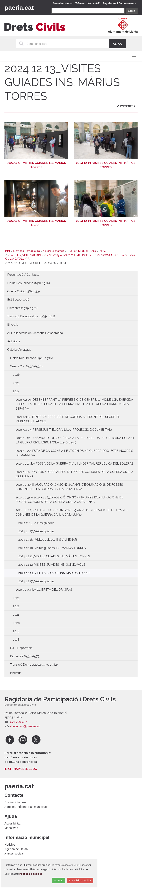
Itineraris (12, 324)
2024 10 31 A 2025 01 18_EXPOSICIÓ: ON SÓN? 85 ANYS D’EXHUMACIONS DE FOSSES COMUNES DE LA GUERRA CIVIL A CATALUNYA (69, 500)
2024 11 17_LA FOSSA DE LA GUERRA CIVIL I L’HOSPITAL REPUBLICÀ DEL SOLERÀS (74, 463)
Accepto (58, 880)
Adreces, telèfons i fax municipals (26, 806)
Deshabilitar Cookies (80, 880)
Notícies (9, 844)
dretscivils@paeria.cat (25, 726)
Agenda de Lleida (16, 849)
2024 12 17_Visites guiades (36, 581)
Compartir (127, 106)
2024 (102, 250)
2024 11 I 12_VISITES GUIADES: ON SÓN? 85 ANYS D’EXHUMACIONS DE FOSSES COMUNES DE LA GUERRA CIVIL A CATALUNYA (72, 512)
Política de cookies (30, 873)
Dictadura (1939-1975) (22, 308)
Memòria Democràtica (26, 250)
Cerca (131, 10)
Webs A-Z (94, 3)
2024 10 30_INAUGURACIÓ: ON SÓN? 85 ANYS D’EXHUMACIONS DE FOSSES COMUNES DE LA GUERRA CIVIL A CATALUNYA (69, 487)
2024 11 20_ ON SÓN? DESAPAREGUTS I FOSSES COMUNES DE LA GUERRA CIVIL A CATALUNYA (74, 474)
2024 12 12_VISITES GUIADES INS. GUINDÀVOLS (51, 564)
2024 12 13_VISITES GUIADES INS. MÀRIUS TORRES (54, 573)
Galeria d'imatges (53, 250)
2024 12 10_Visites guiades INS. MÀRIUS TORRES (52, 548)
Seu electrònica (62, 3)
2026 (16, 374)
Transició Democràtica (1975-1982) (31, 316)
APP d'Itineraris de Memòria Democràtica (35, 333)
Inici (7, 250)
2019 (16, 631)
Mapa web (11, 827)
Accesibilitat (12, 823)
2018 (16, 639)
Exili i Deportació (21, 648)
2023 (16, 598)
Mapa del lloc (25, 769)
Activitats (13, 341)
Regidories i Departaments (119, 3)
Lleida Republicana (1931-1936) (28, 283)
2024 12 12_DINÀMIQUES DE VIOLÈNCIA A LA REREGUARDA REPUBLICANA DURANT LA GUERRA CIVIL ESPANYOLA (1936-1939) (75, 440)
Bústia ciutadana (15, 802)
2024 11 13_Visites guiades (36, 523)
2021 (16, 614)
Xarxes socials (14, 853)
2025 (16, 383)
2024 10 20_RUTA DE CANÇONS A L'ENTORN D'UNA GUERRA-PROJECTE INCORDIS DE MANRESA (74, 453)
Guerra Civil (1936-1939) (81, 250)
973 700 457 (18, 722)
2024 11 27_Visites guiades (36, 531)
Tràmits (80, 3)
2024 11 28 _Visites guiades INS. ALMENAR (47, 539)
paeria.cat (19, 7)
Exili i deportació (18, 299)
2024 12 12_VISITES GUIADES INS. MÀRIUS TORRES (54, 556)
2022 (16, 606)
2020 (16, 623)
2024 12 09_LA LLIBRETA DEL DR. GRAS (44, 589)
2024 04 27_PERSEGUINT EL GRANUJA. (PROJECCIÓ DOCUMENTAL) (64, 429)
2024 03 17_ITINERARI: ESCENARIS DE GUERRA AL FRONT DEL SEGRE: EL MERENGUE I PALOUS (68, 419)
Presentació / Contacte (23, 274)
